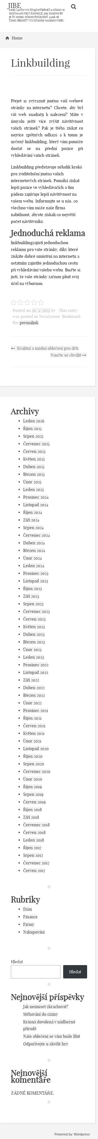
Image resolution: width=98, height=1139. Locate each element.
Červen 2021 (34, 725)
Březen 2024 (34, 550)
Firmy (28, 924)
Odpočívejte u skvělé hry (45, 1043)
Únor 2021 (32, 741)
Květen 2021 (34, 733)
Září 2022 (31, 680)
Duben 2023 (34, 634)
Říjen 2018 (32, 809)
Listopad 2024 (35, 504)
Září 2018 (31, 817)
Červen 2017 (34, 870)
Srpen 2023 (33, 603)
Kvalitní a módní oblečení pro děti (47, 348)
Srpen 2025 (33, 436)
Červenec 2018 (36, 824)
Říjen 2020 (32, 756)
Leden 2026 (33, 420)
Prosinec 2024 (35, 497)
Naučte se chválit (66, 355)
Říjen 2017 (32, 847)
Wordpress (82, 1134)
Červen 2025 (34, 451)
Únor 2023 (32, 649)
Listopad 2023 (35, 581)
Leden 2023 (33, 657)
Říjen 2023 (32, 588)
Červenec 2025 (36, 443)
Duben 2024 (34, 542)
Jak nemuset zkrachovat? (45, 1006)
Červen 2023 (34, 619)
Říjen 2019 (32, 786)
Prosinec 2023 (35, 573)
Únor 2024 (32, 558)
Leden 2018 (33, 840)
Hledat (17, 961)
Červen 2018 (34, 832)
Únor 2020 (32, 779)
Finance (30, 916)
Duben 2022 (34, 687)
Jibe (14, 5)
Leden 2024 (33, 565)
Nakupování (34, 932)
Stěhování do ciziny (40, 1014)
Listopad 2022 (35, 672)
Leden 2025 (33, 489)
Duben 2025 (33, 466)
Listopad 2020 (36, 748)
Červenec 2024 (36, 535)
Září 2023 (31, 596)
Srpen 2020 (33, 763)
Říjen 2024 (32, 512)
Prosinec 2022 (35, 664)
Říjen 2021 (32, 718)
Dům (27, 909)
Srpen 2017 (33, 855)
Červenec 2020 (36, 771)
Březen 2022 (34, 695)
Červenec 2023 (36, 611)
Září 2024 (31, 520)
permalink (29, 322)
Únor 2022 (32, 702)
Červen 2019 (34, 802)
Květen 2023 (34, 626)
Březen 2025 (34, 474)
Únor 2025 (32, 481)
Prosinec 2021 (35, 710)
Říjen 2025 (32, 428)
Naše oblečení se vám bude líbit (51, 1036)
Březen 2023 (34, 641)
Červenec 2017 (36, 862)
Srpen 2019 (33, 794)
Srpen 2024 (33, 527)
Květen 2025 (34, 459)
